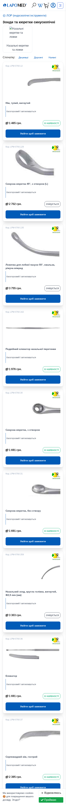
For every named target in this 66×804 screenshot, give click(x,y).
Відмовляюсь (52, 792)
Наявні (52, 57)
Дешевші (23, 57)
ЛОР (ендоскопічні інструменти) (26, 15)
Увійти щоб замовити (33, 133)
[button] (53, 5)
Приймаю (50, 799)
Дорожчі (38, 57)
